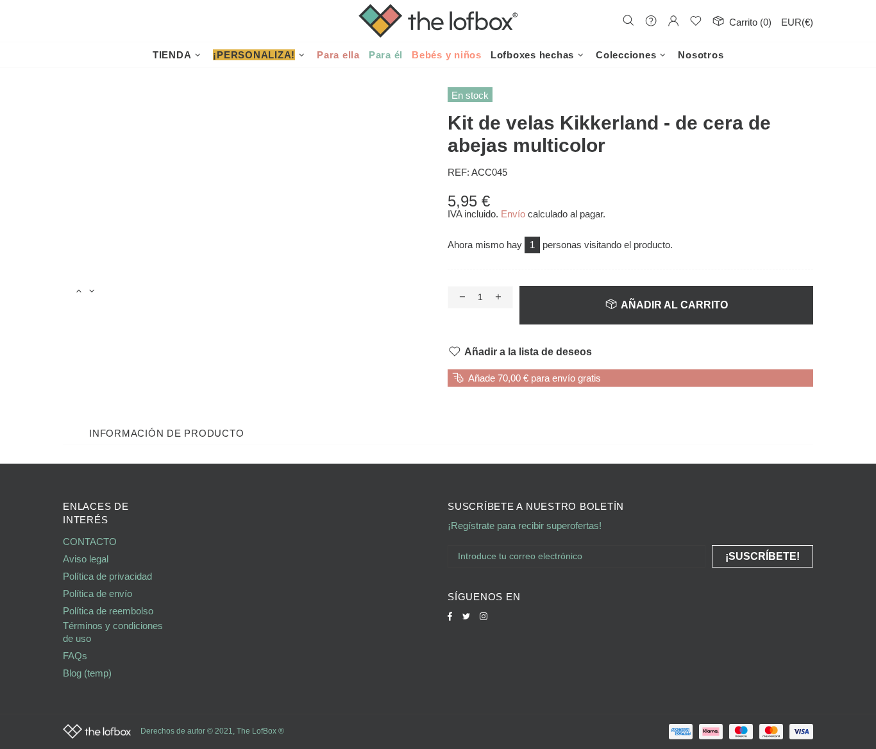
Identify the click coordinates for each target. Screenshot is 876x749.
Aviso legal (85, 558)
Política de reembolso (108, 610)
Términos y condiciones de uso (113, 632)
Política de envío (97, 593)
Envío (513, 213)
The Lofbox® (438, 21)
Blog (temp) (87, 673)
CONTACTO (90, 541)
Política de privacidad (107, 576)
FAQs (75, 655)
